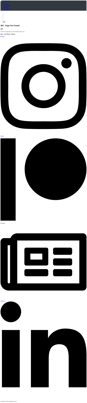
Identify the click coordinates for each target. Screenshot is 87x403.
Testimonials (6, 6)
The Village (6, 4)
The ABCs (6, 7)
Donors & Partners (7, 5)
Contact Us (6, 10)
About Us (6, 3)
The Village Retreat (7, 8)
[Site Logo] (6, 1)
